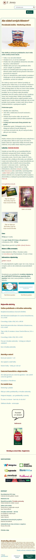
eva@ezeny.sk (11, 513)
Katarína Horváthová (6, 521)
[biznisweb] (26, 471)
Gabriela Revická (5, 496)
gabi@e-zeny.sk (14, 496)
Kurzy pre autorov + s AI (8, 358)
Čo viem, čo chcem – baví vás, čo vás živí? (13, 399)
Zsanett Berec (4, 507)
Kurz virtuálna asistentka (8, 347)
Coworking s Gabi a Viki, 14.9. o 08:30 (12, 321)
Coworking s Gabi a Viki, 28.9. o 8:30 (12, 337)
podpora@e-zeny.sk (14, 507)
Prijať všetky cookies (29, 556)
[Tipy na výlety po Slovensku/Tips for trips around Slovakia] (10, 191)
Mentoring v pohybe (7, 387)
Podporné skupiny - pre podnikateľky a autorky (15, 395)
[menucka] (10, 477)
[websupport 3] (18, 481)
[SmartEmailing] (26, 466)
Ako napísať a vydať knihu (8, 362)
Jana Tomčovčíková (6, 509)
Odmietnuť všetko (17, 556)
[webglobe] (10, 466)
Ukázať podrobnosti (4, 555)
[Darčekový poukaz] (10, 287)
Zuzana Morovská (5, 526)
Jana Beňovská (4, 515)
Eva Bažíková (4, 513)
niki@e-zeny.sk (15, 503)
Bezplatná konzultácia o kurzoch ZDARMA (13, 312)
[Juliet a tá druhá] (26, 196)
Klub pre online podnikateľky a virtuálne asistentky (16, 391)
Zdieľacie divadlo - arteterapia (10, 403)
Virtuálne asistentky (18, 501)
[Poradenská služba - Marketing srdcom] (18, 38)
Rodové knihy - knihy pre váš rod (10, 366)
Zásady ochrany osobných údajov (26, 550)
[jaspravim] (10, 472)
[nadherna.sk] (25, 476)
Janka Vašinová (5, 517)
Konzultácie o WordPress (8, 380)
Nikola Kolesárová (5, 503)
